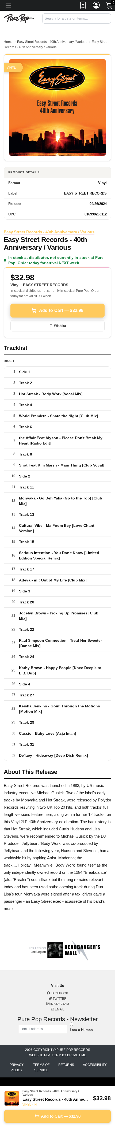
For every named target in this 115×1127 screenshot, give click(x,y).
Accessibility (95, 1065)
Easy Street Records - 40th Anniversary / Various (52, 42)
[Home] (19, 18)
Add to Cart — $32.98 (61, 310)
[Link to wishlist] (83, 6)
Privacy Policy (17, 1067)
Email (59, 1009)
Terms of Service (41, 1067)
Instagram (59, 1004)
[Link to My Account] (96, 6)
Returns (66, 1065)
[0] (110, 6)
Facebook (59, 993)
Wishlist (60, 326)
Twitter (59, 999)
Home (8, 42)
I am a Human (81, 1030)
